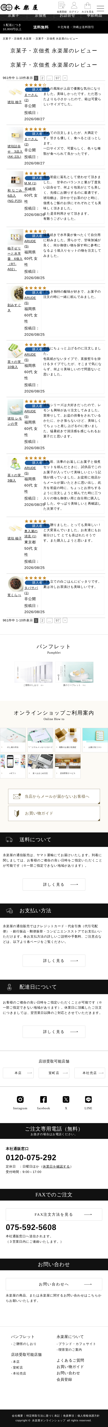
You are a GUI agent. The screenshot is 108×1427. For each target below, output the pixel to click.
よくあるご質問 (70, 1360)
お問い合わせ (68, 1373)
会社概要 (17, 1416)
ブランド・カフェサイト (77, 1344)
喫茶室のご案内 (70, 1349)
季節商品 (94, 15)
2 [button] (42, 78)
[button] (65, 78)
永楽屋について (70, 1337)
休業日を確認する (56, 1166)
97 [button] (57, 78)
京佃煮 (40, 15)
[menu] (100, 8)
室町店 (54, 1073)
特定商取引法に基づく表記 (43, 1416)
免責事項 (68, 1416)
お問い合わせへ (54, 1284)
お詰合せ (67, 15)
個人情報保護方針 (88, 1416)
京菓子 (13, 15)
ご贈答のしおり (25, 1344)
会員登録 (64, 1379)
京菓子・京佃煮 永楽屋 (17, 38)
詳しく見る (54, 884)
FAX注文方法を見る (54, 1214)
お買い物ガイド (70, 1367)
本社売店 (90, 1073)
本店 (18, 1073)
